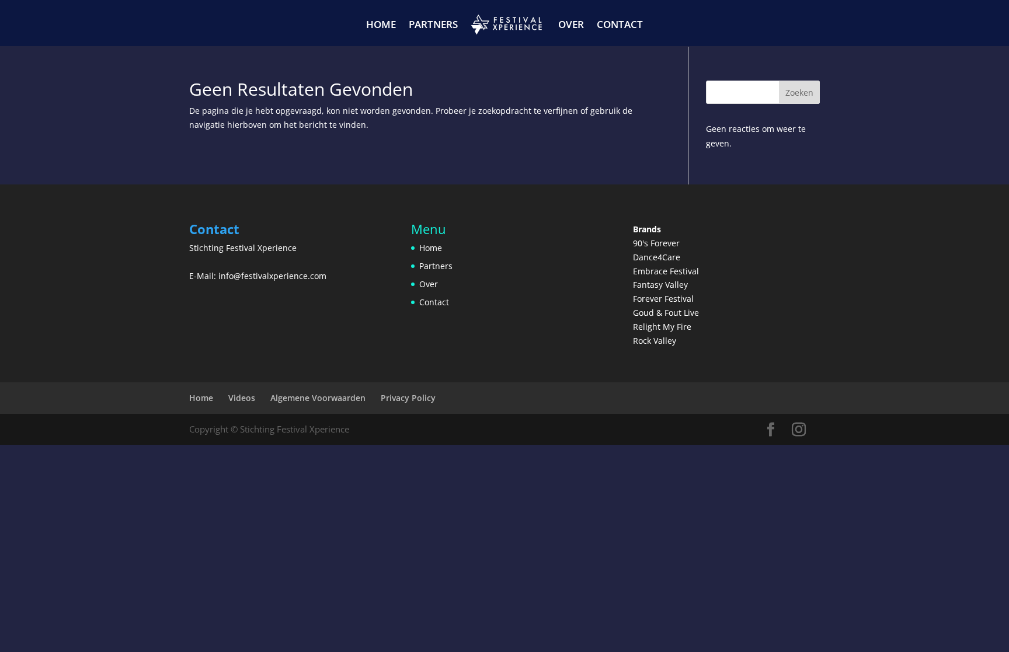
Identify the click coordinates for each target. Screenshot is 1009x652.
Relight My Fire (662, 326)
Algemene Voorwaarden (318, 397)
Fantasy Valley (660, 284)
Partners (433, 24)
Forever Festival (663, 298)
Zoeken (799, 92)
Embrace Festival (666, 271)
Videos (241, 397)
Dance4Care (656, 257)
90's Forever (656, 243)
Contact (620, 24)
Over (571, 24)
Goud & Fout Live (666, 312)
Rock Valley (654, 340)
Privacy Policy (408, 397)
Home (381, 24)
